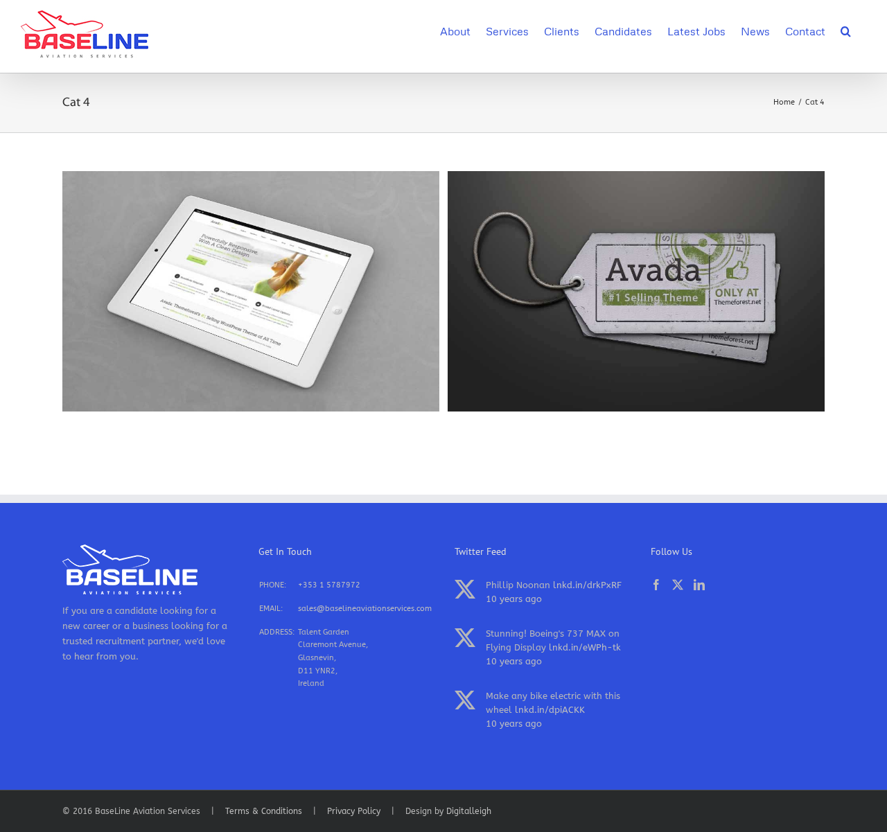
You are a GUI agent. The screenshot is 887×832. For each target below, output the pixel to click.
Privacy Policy (353, 811)
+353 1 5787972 (329, 585)
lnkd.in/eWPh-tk (585, 647)
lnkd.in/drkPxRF (587, 585)
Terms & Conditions (263, 811)
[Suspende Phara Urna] (636, 178)
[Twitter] (677, 584)
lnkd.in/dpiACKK (550, 710)
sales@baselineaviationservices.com (365, 608)
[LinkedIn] (699, 584)
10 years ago (514, 599)
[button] (846, 30)
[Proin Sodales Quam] (250, 178)
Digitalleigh (468, 811)
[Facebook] (656, 584)
